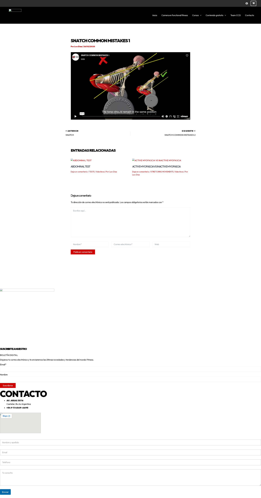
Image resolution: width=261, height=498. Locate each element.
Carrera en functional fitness (174, 15)
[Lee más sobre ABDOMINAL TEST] (81, 160)
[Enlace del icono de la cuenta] (247, 3)
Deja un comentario (79, 171)
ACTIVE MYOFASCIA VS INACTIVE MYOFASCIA (156, 166)
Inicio (154, 15)
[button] (200, 15)
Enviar (5, 492)
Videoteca (99, 171)
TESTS (92, 171)
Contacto (249, 15)
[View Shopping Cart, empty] (253, 3)
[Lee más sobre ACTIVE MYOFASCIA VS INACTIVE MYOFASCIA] (156, 160)
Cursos (195, 15)
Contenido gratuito (214, 15)
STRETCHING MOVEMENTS (162, 171)
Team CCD (235, 15)
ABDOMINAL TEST (80, 166)
